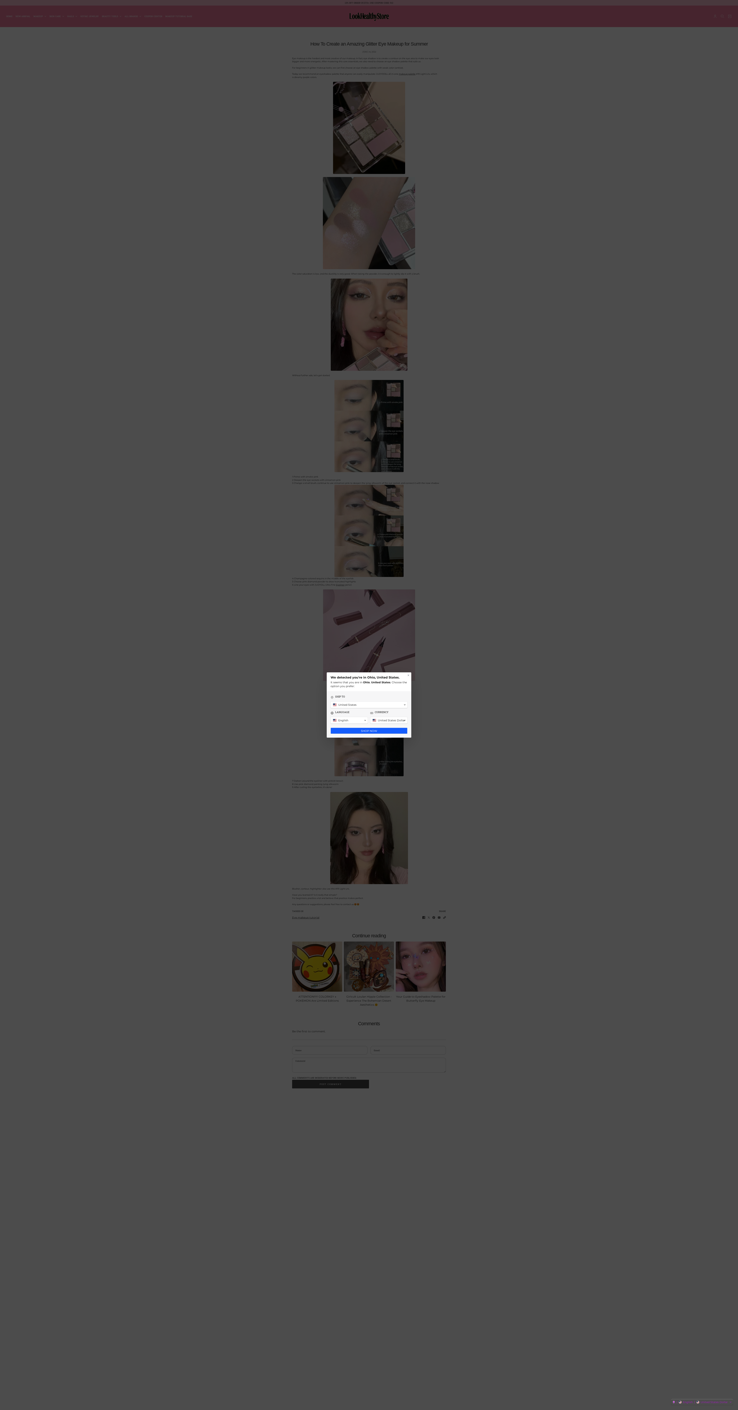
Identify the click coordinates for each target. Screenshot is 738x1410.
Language (342, 712)
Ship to (340, 696)
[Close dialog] (408, 675)
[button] (702, 1402)
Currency (381, 712)
